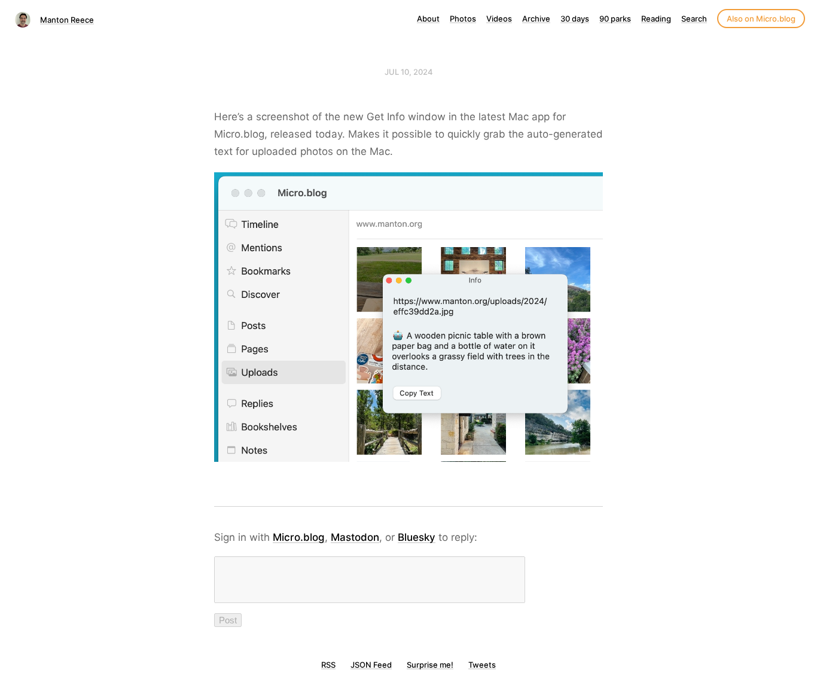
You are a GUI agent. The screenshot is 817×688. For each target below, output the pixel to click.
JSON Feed (371, 664)
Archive (536, 18)
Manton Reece (67, 20)
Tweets (482, 664)
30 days (574, 18)
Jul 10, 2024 (409, 72)
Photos (463, 18)
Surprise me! (430, 664)
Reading (656, 18)
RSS (328, 664)
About (428, 18)
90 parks (615, 18)
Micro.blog (299, 537)
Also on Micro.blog (761, 18)
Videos (499, 18)
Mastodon (355, 537)
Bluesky (416, 537)
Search (694, 18)
